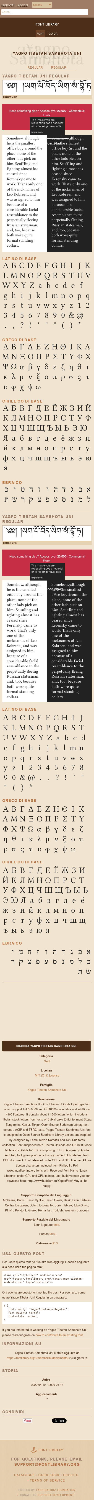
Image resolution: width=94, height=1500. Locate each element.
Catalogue (24, 1475)
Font (40, 33)
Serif (47, 1061)
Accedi (22, 5)
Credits (71, 1475)
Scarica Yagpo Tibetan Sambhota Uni (46, 1046)
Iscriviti (7, 5)
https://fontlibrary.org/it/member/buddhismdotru (37, 1357)
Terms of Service (47, 1480)
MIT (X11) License (47, 1075)
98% (52, 1233)
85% (57, 1224)
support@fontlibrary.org (47, 1464)
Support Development (56, 1495)
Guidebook (49, 1475)
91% (55, 1243)
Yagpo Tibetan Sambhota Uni (47, 1089)
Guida (53, 33)
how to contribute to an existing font (59, 1335)
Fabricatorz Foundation (56, 1490)
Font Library (51, 1450)
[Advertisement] (30, 1010)
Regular (35, 67)
